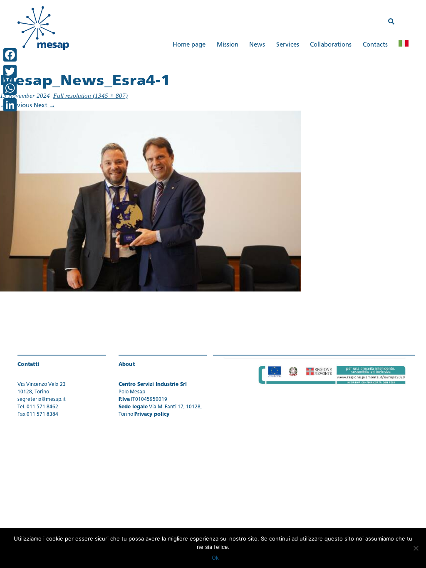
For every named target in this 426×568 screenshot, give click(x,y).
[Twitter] (10, 71)
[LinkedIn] (10, 104)
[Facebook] (10, 55)
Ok (215, 557)
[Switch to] (404, 43)
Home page (189, 45)
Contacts (375, 45)
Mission (227, 45)
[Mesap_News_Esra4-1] (150, 201)
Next (44, 106)
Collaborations (331, 45)
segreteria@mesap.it (41, 399)
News (257, 45)
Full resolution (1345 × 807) (90, 95)
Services (287, 45)
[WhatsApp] (10, 88)
